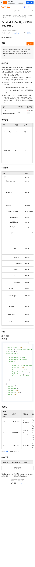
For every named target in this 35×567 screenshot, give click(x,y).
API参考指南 (22, 15)
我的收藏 (29, 33)
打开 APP (29, 2)
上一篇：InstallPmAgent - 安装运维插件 (7, 474)
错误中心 (7, 452)
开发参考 (15, 15)
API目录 (30, 15)
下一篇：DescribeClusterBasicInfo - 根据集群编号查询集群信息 (23, 474)
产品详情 (16, 33)
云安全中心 (8, 15)
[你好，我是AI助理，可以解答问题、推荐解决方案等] (25, 7)
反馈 (20, 483)
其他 (4, 17)
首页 (2, 15)
